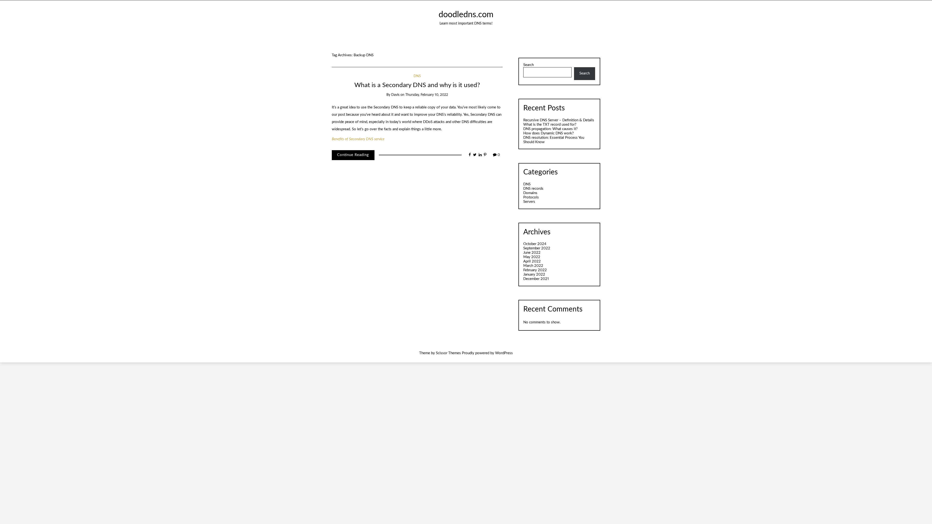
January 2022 (534, 274)
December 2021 (536, 279)
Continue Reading (353, 155)
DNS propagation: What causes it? (550, 129)
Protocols (531, 197)
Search (528, 65)
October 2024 (534, 244)
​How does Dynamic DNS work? (548, 133)
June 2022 (532, 252)
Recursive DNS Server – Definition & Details (558, 120)
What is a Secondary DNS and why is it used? (417, 85)
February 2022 (535, 270)
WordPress (504, 353)
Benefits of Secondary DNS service (358, 139)
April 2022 (532, 261)
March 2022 (533, 266)
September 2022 (536, 248)
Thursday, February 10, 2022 (426, 95)
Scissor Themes (448, 353)
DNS (417, 76)
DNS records (533, 188)
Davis (395, 95)
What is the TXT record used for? (549, 124)
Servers (529, 202)
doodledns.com (466, 15)
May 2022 (531, 257)
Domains (530, 193)
